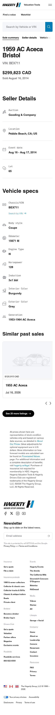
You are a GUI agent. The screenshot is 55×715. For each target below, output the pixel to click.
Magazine (8, 641)
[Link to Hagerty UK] (17, 686)
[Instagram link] (18, 513)
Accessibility (34, 697)
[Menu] (50, 5)
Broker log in (9, 618)
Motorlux (34, 585)
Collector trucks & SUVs (14, 590)
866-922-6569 (10, 661)
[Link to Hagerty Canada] (11, 686)
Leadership (35, 640)
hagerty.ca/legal (21, 465)
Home (32, 632)
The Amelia (35, 571)
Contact (33, 652)
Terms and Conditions (28, 546)
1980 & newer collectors (14, 582)
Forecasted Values (31, 456)
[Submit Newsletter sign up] (49, 536)
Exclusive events (11, 645)
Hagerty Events (37, 567)
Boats (6, 598)
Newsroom (34, 648)
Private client (9, 602)
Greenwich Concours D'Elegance (39, 580)
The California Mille (38, 575)
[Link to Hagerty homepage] (19, 505)
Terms (32, 675)
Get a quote (9, 567)
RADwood (34, 589)
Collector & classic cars (14, 586)
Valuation (8, 633)
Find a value (9, 14)
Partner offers (10, 637)
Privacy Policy (9, 546)
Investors (34, 656)
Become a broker (11, 614)
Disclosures (8, 702)
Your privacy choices (17, 697)
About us (34, 636)
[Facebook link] (5, 513)
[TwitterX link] (12, 513)
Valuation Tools (32, 5)
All (31, 609)
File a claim (8, 571)
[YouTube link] (24, 513)
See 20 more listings (16, 413)
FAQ (32, 667)
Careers (33, 644)
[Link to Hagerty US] (5, 686)
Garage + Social (37, 620)
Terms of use (29, 702)
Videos (33, 601)
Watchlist (26, 14)
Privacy (33, 671)
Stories (33, 605)
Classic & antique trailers (15, 594)
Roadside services (12, 657)
